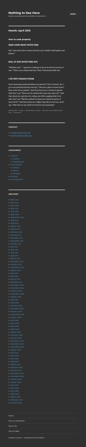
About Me (12, 426)
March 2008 (16, 332)
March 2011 (15, 258)
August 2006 (16, 382)
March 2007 (15, 364)
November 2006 (17, 376)
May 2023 (15, 200)
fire (47, 110)
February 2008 (17, 335)
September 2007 (17, 347)
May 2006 (15, 391)
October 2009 (16, 291)
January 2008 (16, 338)
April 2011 (15, 256)
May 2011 (14, 253)
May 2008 (15, 326)
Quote (21, 110)
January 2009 (16, 306)
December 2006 (17, 373)
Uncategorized (17, 179)
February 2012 (16, 232)
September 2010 (17, 267)
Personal (14, 176)
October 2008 (16, 311)
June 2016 (15, 211)
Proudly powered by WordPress (34, 438)
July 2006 (14, 385)
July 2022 (14, 203)
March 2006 (16, 397)
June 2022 (15, 205)
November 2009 (17, 288)
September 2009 (17, 294)
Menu (73, 14)
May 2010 (14, 276)
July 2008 (14, 320)
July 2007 (14, 353)
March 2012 (15, 229)
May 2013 (14, 220)
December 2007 (17, 341)
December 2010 (17, 261)
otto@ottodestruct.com (20, 133)
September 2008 (17, 314)
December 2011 (17, 238)
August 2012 (16, 226)
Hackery (16, 159)
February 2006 (17, 400)
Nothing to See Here (24, 13)
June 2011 (14, 250)
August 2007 (16, 350)
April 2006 (15, 394)
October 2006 (16, 379)
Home (11, 416)
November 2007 (17, 344)
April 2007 (15, 361)
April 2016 (15, 214)
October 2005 (16, 403)
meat (51, 110)
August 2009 (16, 297)
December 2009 (17, 285)
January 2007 (16, 370)
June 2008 (15, 323)
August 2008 (16, 317)
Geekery (14, 156)
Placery (16, 170)
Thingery (16, 173)
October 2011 (16, 244)
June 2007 (15, 356)
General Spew (30, 110)
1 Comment (17, 112)
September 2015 (17, 217)
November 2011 (17, 241)
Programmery (18, 162)
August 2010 (16, 270)
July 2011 (14, 247)
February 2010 (16, 282)
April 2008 (15, 329)
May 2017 (14, 208)
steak (55, 110)
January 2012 (16, 235)
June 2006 (15, 388)
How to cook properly (19, 39)
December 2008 (17, 308)
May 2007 (15, 359)
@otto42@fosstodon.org (21, 135)
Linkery (37, 110)
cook (44, 110)
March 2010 (15, 279)
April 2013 (15, 223)
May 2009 (15, 303)
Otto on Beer (13, 431)
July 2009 (14, 300)
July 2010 (14, 273)
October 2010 (16, 264)
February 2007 (17, 367)
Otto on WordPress (16, 421)
